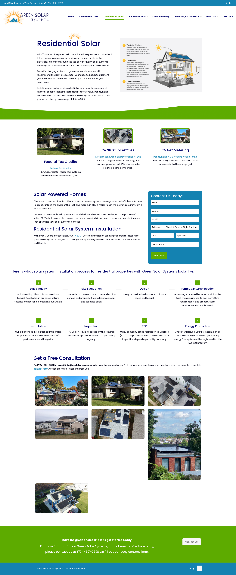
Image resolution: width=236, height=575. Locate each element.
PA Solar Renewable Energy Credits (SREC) (118, 156)
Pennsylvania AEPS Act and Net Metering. (175, 156)
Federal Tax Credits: (60, 168)
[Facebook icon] (227, 3)
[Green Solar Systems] (26, 16)
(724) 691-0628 (54, 3)
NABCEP (77, 235)
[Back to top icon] (199, 568)
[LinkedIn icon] (230, 3)
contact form (41, 368)
